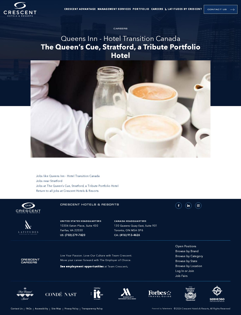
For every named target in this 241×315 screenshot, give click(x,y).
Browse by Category (189, 256)
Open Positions (185, 246)
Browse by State (186, 261)
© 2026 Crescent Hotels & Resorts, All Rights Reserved (202, 309)
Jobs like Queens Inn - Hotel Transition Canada (68, 176)
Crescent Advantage (80, 9)
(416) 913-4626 (130, 235)
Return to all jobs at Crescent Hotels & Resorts (67, 191)
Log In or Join (184, 271)
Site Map (56, 309)
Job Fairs (181, 276)
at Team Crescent (96, 261)
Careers (157, 9)
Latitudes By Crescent (185, 9)
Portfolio (141, 9)
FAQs (29, 309)
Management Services (114, 9)
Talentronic (167, 309)
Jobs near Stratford (49, 181)
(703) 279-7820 (75, 235)
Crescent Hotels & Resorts (89, 205)
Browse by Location (188, 266)
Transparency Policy (92, 309)
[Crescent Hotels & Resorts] (20, 9)
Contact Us (217, 10)
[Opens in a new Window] (28, 226)
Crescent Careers (30, 261)
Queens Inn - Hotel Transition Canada (120, 48)
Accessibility (41, 309)
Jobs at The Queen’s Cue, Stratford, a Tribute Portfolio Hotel (77, 186)
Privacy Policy (71, 309)
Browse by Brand (186, 251)
